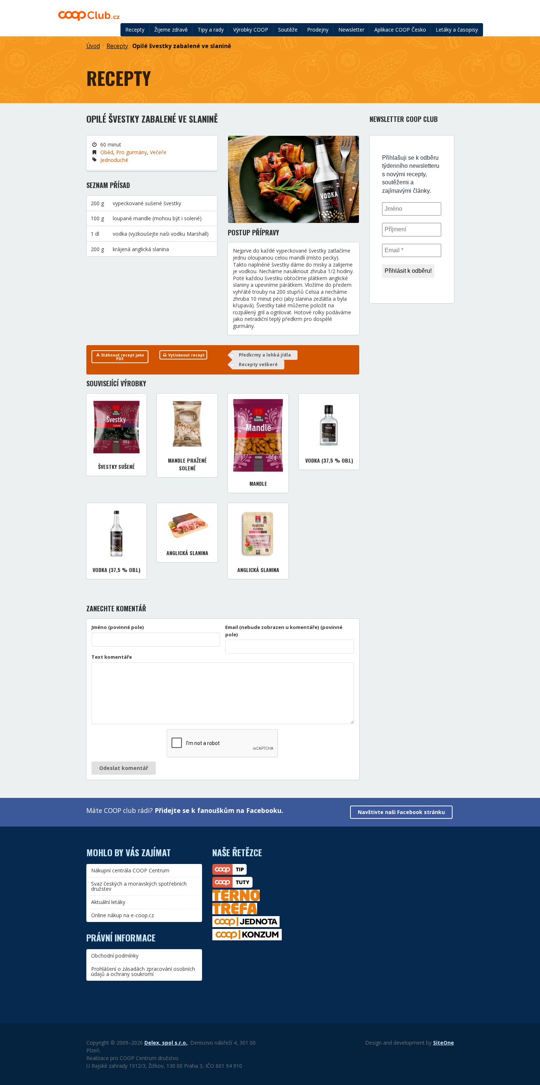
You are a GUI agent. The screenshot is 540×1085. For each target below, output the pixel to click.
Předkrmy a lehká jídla (265, 355)
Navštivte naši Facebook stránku (401, 812)
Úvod (93, 46)
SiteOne (443, 1042)
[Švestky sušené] (116, 427)
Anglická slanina (187, 553)
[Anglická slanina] (187, 525)
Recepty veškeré (258, 364)
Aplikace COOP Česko (400, 29)
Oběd (106, 152)
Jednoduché (114, 159)
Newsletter (351, 29)
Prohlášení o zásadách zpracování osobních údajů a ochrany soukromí (143, 971)
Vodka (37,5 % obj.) (329, 460)
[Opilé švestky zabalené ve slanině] (293, 179)
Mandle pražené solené (187, 464)
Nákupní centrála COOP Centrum (130, 870)
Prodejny (317, 29)
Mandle (258, 483)
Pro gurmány (131, 152)
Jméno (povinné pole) (117, 627)
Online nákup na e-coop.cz (122, 915)
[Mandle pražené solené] (187, 424)
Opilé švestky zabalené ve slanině (181, 46)
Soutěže (288, 29)
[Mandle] (258, 435)
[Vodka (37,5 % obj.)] (329, 424)
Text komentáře (111, 657)
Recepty (134, 29)
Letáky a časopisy (457, 29)
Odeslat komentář (123, 767)
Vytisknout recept (186, 355)
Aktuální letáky (108, 901)
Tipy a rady (211, 29)
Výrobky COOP (250, 29)
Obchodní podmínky (114, 955)
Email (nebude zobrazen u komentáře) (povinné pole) (283, 631)
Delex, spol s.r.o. (165, 1042)
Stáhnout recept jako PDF (122, 356)
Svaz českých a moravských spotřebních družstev (139, 886)
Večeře (158, 152)
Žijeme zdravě (171, 29)
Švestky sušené (116, 466)
